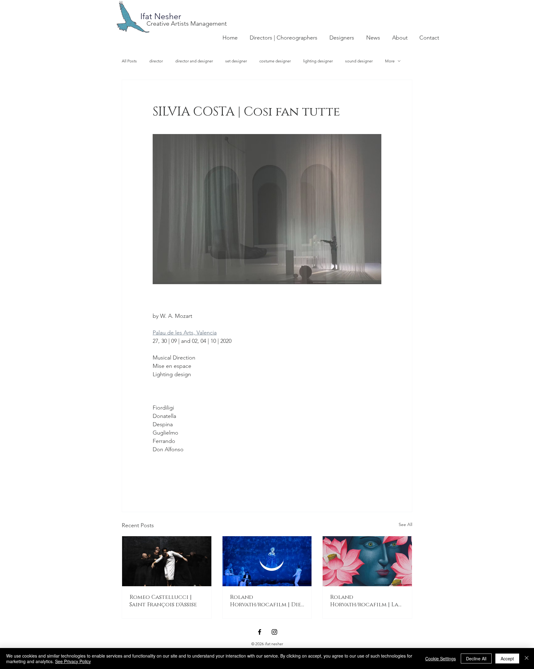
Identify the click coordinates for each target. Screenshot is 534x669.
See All (405, 524)
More (390, 61)
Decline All (476, 658)
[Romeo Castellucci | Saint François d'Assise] (166, 561)
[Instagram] (274, 632)
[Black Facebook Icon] (259, 632)
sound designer (359, 61)
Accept (507, 658)
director (156, 61)
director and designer (194, 61)
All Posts (129, 61)
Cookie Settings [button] (440, 658)
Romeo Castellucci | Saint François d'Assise (163, 601)
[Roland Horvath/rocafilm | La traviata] (367, 561)
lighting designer (318, 61)
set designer (236, 61)
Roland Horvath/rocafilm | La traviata (364, 601)
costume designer (275, 61)
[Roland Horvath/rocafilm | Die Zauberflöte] (267, 561)
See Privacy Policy (73, 661)
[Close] (526, 658)
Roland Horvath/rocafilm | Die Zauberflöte (265, 601)
